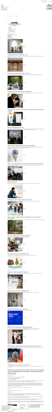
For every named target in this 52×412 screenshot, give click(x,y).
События (2, 6)
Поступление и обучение (4, 8)
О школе (2, 4)
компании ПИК (26, 393)
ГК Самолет (30, 396)
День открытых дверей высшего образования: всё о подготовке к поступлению (24, 217)
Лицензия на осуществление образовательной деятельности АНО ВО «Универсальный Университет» (34, 406)
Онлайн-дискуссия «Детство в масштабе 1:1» (19, 365)
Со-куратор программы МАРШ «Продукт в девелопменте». (22, 397)
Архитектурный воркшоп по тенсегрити (18, 309)
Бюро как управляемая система (16, 127)
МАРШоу (2, 7)
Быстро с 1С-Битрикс (10, 411)
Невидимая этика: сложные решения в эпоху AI (20, 199)
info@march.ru (21, 407)
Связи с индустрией (3, 9)
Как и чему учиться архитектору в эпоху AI (19, 73)
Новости (2, 5)
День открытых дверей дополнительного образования (21, 145)
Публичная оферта (31, 404)
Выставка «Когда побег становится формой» (19, 235)
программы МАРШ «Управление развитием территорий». (36, 401)
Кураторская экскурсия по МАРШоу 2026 (18, 254)
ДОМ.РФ (39, 384)
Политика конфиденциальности (39, 404)
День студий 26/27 (12, 182)
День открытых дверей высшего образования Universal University (24, 346)
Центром (19, 380)
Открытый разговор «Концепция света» (18, 55)
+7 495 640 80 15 (22, 408)
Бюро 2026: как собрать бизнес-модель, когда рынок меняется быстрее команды (26, 110)
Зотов (21, 380)
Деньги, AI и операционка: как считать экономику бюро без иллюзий (25, 163)
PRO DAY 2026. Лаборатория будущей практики (20, 327)
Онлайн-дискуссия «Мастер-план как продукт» (20, 91)
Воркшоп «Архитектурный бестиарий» (18, 272)
